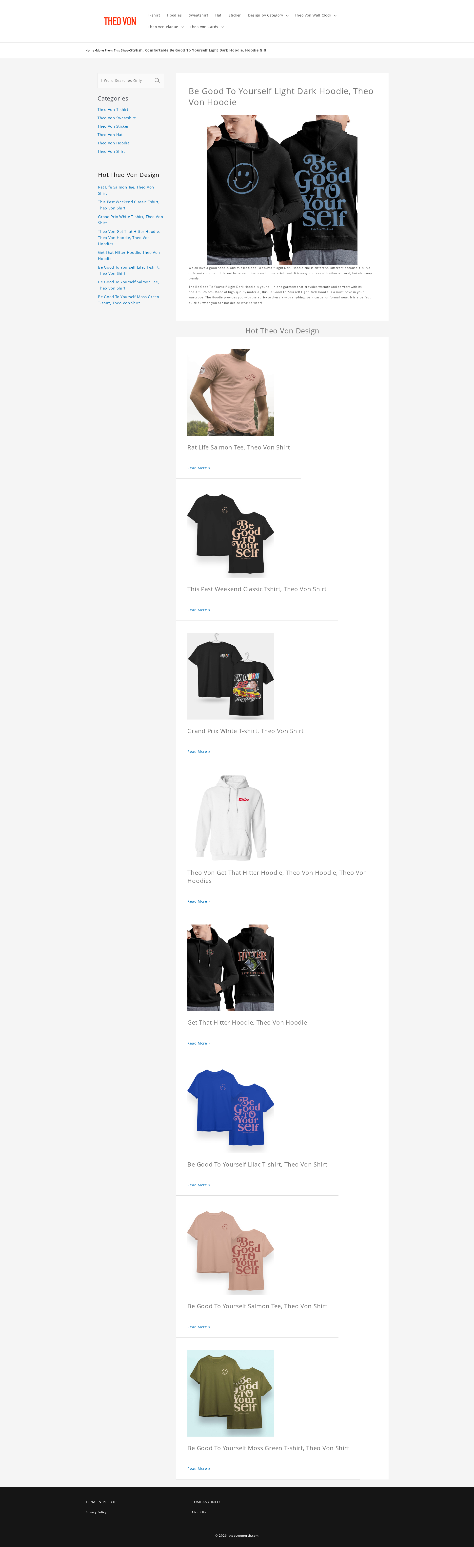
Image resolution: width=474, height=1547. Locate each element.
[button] (267, 15)
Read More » (198, 467)
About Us (199, 1512)
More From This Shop (112, 50)
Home (90, 50)
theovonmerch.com (243, 1535)
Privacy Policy (95, 1512)
